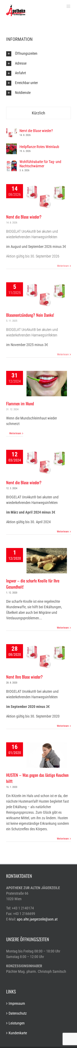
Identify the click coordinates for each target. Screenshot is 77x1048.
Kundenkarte (18, 1033)
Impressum (17, 1003)
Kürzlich (38, 112)
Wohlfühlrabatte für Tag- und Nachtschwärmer (40, 163)
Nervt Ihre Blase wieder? (24, 677)
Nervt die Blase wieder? (23, 217)
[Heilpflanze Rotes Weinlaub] (11, 146)
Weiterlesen (63, 265)
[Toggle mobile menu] (69, 6)
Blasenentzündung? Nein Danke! (30, 315)
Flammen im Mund (20, 403)
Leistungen (17, 1023)
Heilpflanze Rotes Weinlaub (39, 147)
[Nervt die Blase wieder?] (11, 130)
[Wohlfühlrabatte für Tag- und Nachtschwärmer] (11, 163)
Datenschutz (18, 1013)
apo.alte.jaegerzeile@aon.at (37, 919)
